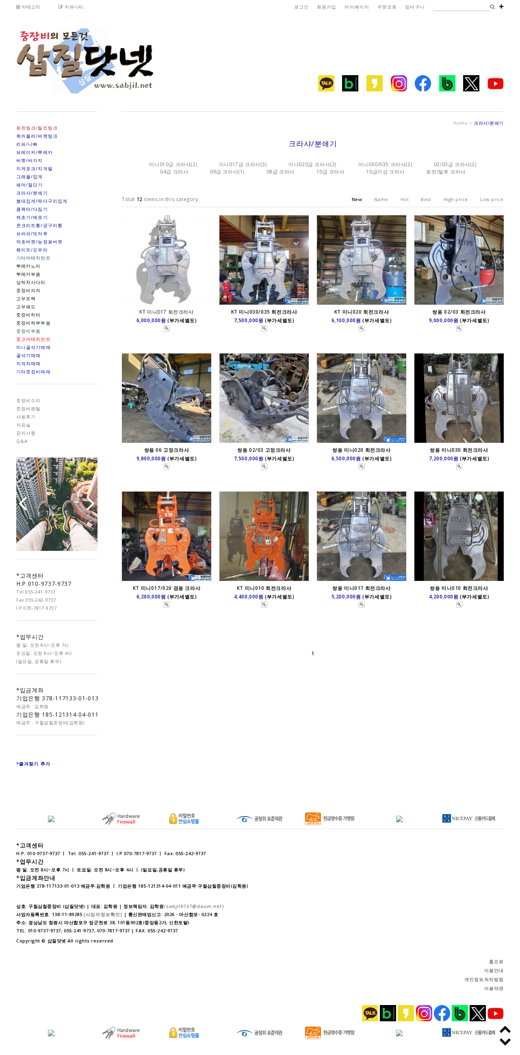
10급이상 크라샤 (385, 171)
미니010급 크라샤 (170, 164)
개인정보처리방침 (484, 979)
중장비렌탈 (28, 408)
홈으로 (496, 961)
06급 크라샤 (224, 171)
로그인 (301, 7)
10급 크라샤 (330, 171)
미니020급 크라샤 (309, 164)
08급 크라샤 (280, 171)
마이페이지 (356, 7)
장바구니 (415, 7)
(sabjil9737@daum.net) (194, 906)
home (460, 123)
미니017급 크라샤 (239, 164)
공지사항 (26, 433)
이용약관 (494, 988)
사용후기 (26, 417)
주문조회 (387, 7)
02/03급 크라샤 (452, 164)
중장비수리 (28, 400)
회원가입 (326, 7)
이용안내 (494, 970)
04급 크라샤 (174, 171)
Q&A (22, 441)
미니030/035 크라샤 (382, 164)
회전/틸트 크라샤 (445, 171)
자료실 (23, 425)
